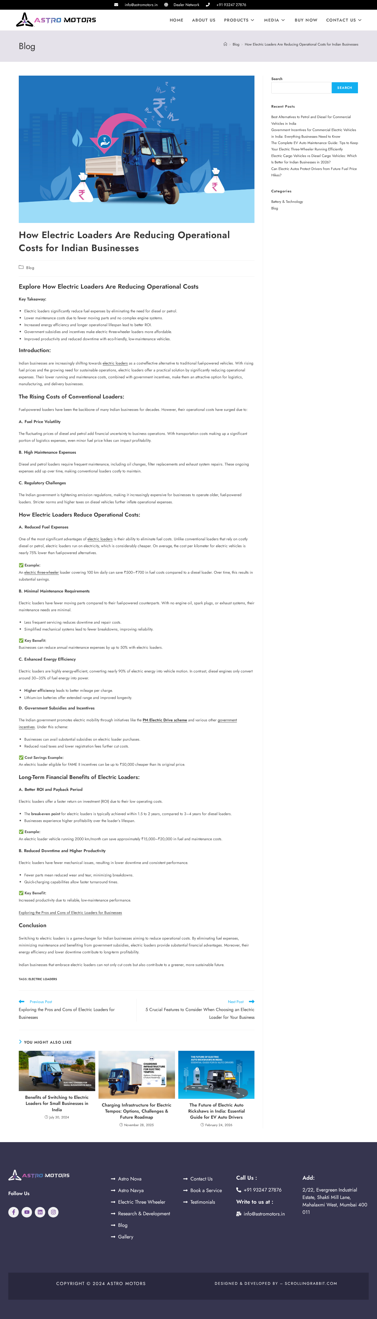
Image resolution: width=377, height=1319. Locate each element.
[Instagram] (53, 1212)
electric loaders (115, 363)
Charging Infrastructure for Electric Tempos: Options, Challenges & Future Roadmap (136, 1111)
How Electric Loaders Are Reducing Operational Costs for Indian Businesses (301, 44)
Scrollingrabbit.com (311, 1283)
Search (276, 78)
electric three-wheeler (41, 572)
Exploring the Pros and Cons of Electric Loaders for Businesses (70, 912)
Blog (30, 267)
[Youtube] (27, 1212)
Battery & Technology (287, 201)
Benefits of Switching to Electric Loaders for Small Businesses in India (57, 1103)
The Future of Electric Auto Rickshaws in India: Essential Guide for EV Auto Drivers (216, 1111)
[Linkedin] (40, 1212)
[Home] (225, 44)
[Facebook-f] (13, 1212)
